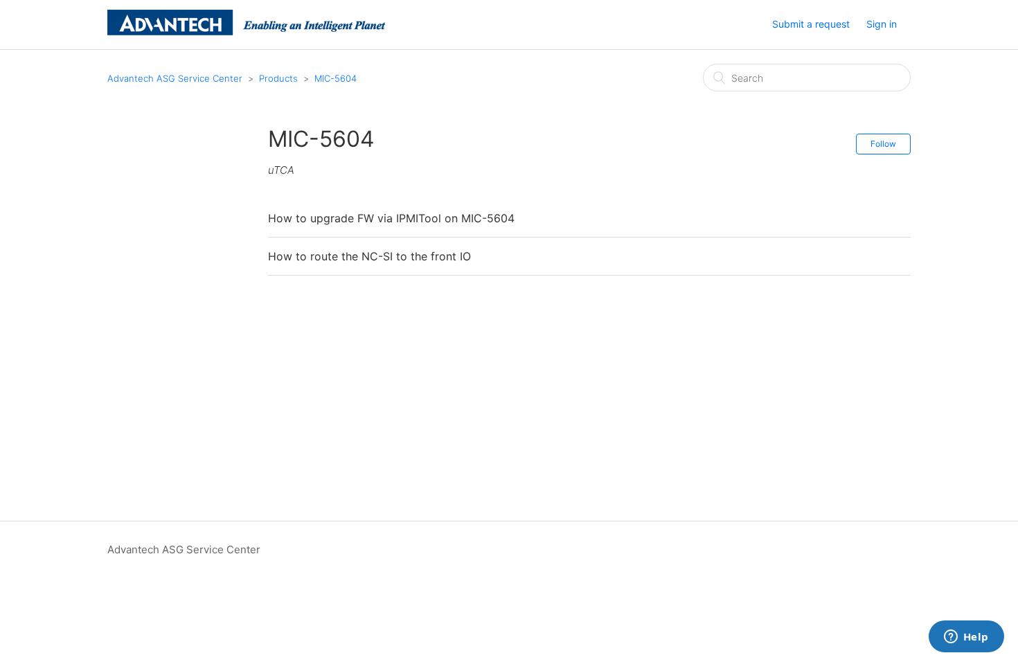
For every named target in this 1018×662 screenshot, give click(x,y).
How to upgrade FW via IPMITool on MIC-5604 (391, 218)
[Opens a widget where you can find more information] (966, 637)
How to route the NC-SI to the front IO (369, 256)
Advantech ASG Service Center (174, 78)
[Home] (246, 31)
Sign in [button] (881, 24)
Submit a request (811, 24)
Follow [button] (883, 143)
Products (278, 78)
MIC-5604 (335, 78)
